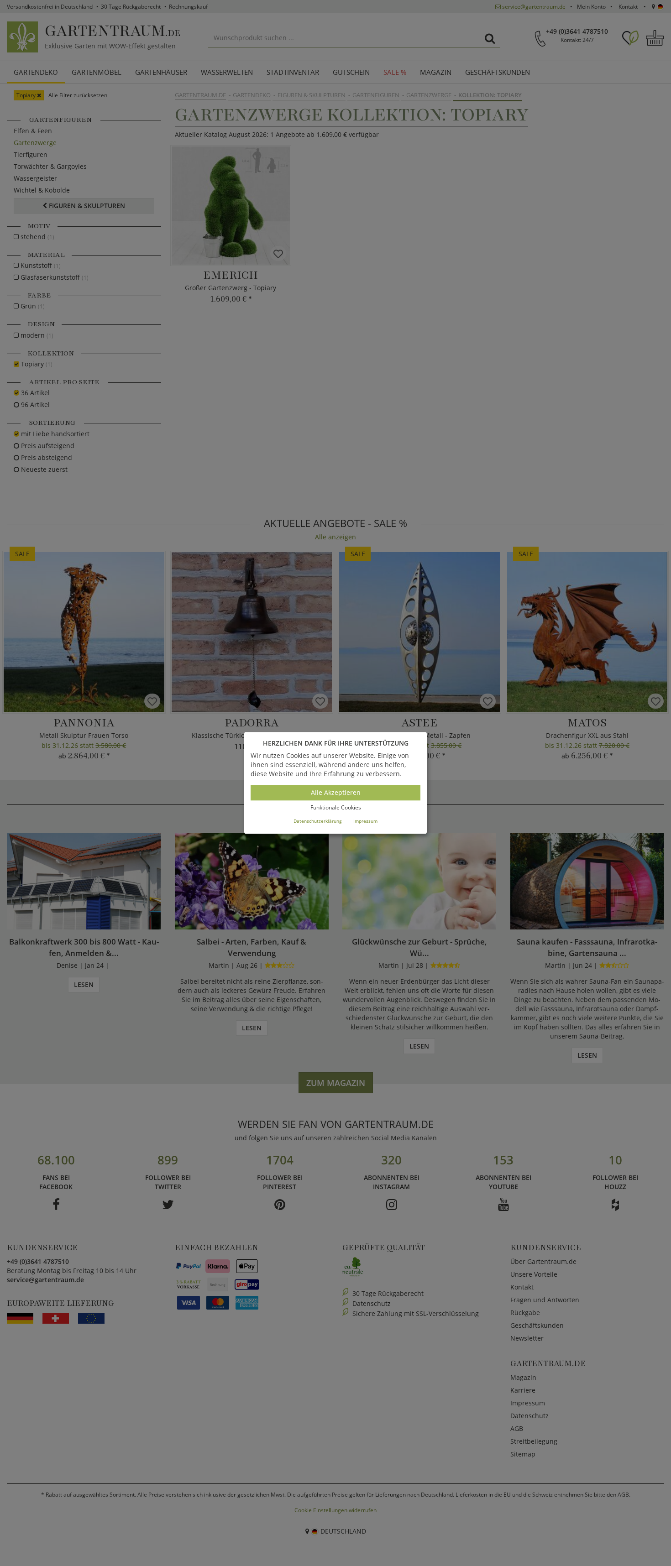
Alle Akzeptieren (336, 792)
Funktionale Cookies (335, 807)
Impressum (365, 821)
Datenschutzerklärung (317, 821)
